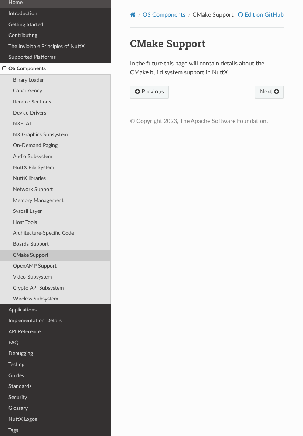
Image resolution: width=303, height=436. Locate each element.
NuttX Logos (22, 419)
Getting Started (25, 24)
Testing (16, 364)
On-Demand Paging (35, 145)
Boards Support (31, 244)
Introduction (22, 13)
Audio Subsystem (32, 156)
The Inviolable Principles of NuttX (46, 46)
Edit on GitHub (263, 15)
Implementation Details (35, 320)
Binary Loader (28, 80)
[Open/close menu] (4, 68)
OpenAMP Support (35, 266)
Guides (16, 375)
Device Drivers (29, 113)
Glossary (18, 408)
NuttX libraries (29, 178)
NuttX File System (33, 167)
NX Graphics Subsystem (40, 134)
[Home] (133, 14)
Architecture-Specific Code (43, 233)
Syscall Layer (27, 211)
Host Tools (25, 222)
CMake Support (30, 255)
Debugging (20, 353)
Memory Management (38, 200)
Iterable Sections (32, 102)
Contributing (22, 35)
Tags (13, 430)
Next (267, 92)
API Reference (24, 331)
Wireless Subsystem (35, 299)
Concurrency (27, 90)
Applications (22, 310)
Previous (152, 92)
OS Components (27, 68)
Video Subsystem (32, 277)
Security (17, 397)
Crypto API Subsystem (38, 288)
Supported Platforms (32, 57)
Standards (19, 386)
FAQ (13, 342)
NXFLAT (22, 123)
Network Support (33, 189)
